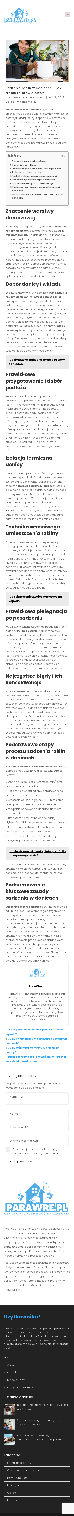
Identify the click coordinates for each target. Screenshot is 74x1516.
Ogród (10, 102)
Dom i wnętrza (17, 1478)
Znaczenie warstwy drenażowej (28, 161)
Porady (12, 1500)
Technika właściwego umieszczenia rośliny (35, 176)
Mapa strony (16, 1380)
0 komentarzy (26, 102)
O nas (11, 1365)
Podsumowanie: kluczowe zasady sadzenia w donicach (37, 196)
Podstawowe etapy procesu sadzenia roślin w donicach (37, 189)
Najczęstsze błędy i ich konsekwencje (32, 183)
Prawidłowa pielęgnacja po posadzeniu (34, 179)
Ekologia (13, 1485)
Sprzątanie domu (19, 1463)
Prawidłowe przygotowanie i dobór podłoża (36, 168)
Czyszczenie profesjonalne (25, 1470)
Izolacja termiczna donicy (26, 172)
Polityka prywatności (21, 1387)
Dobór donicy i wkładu (24, 164)
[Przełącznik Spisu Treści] (61, 156)
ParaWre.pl (37, 97)
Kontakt (12, 1372)
